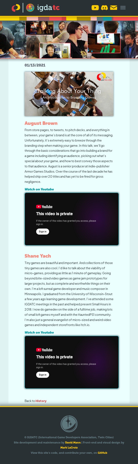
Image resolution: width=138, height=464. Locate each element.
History (41, 401)
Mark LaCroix (69, 447)
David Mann (73, 442)
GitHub (102, 452)
